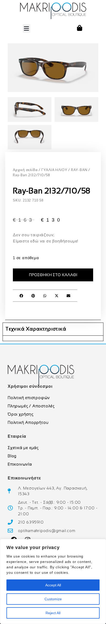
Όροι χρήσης (20, 414)
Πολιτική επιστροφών (29, 397)
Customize (53, 599)
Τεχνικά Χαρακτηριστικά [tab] (35, 329)
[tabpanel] (53, 338)
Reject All (53, 613)
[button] (27, 28)
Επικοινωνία (20, 464)
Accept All (53, 585)
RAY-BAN (79, 170)
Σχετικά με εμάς (23, 447)
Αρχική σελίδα (25, 170)
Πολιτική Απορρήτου (28, 422)
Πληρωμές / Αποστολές (31, 406)
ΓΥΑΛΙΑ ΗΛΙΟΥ (54, 170)
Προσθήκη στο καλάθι (53, 275)
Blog (12, 456)
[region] (53, 581)
